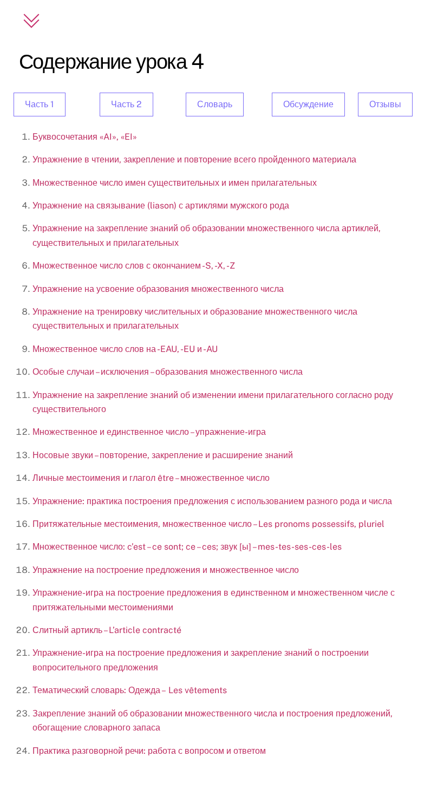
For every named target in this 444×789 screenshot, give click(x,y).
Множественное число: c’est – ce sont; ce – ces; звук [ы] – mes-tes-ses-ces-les (187, 547)
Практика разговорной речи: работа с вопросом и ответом (149, 751)
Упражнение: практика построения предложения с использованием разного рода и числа (212, 501)
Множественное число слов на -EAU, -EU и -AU (125, 349)
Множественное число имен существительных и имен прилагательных (174, 183)
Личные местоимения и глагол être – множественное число (151, 478)
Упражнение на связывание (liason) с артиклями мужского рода (160, 205)
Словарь (214, 104)
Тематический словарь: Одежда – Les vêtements (130, 690)
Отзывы (385, 104)
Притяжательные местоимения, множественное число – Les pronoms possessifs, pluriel (208, 524)
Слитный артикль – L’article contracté (106, 630)
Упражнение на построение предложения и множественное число (165, 570)
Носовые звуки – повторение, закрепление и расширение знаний (162, 455)
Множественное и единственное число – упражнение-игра (149, 432)
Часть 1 (39, 104)
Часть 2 (126, 104)
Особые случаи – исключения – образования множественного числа (167, 372)
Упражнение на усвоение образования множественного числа (158, 289)
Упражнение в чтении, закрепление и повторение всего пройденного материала (194, 159)
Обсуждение (308, 104)
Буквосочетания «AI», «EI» (84, 137)
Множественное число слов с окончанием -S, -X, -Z (133, 265)
